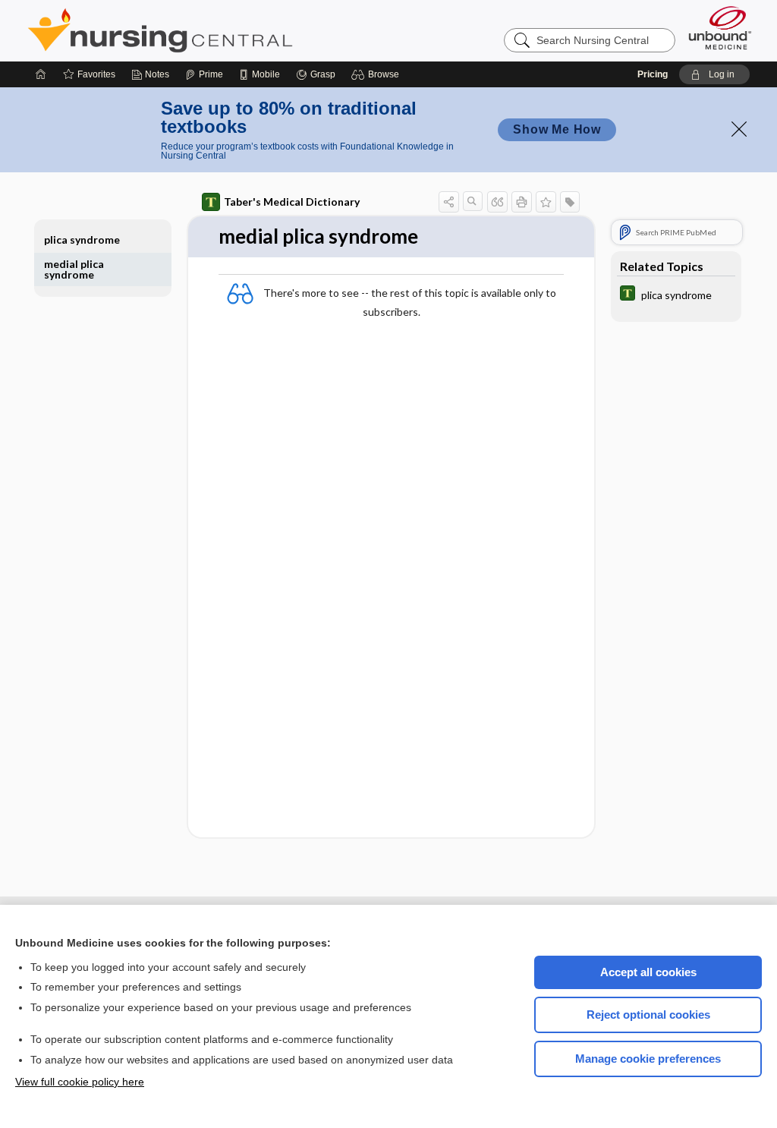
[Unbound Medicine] (720, 28)
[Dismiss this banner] (739, 129)
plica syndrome (82, 239)
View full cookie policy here (79, 1082)
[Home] (41, 74)
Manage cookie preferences (648, 1058)
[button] (377, 74)
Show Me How (557, 129)
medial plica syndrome (74, 269)
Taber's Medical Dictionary (292, 201)
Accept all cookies (648, 972)
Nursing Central (217, 30)
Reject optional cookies (648, 1014)
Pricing (652, 74)
